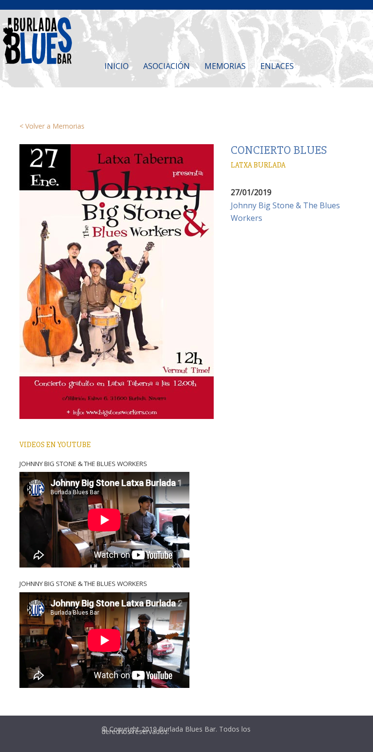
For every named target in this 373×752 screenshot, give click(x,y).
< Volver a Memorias (52, 126)
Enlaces (277, 66)
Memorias (225, 66)
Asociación (166, 66)
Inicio (116, 66)
